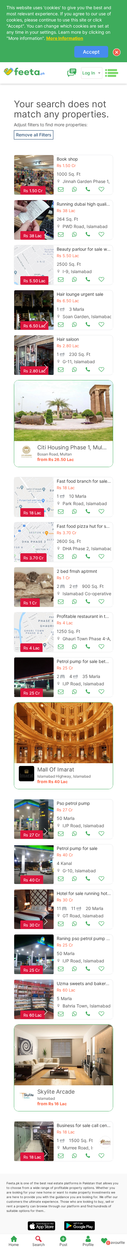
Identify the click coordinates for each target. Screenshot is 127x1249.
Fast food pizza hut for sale (84, 526)
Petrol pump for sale (77, 848)
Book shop (67, 159)
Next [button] (45, 232)
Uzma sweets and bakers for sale (90, 983)
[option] (34, 175)
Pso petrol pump (73, 803)
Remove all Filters (33, 134)
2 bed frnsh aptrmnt (77, 571)
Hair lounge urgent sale (80, 294)
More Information (64, 38)
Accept (91, 52)
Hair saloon (68, 339)
